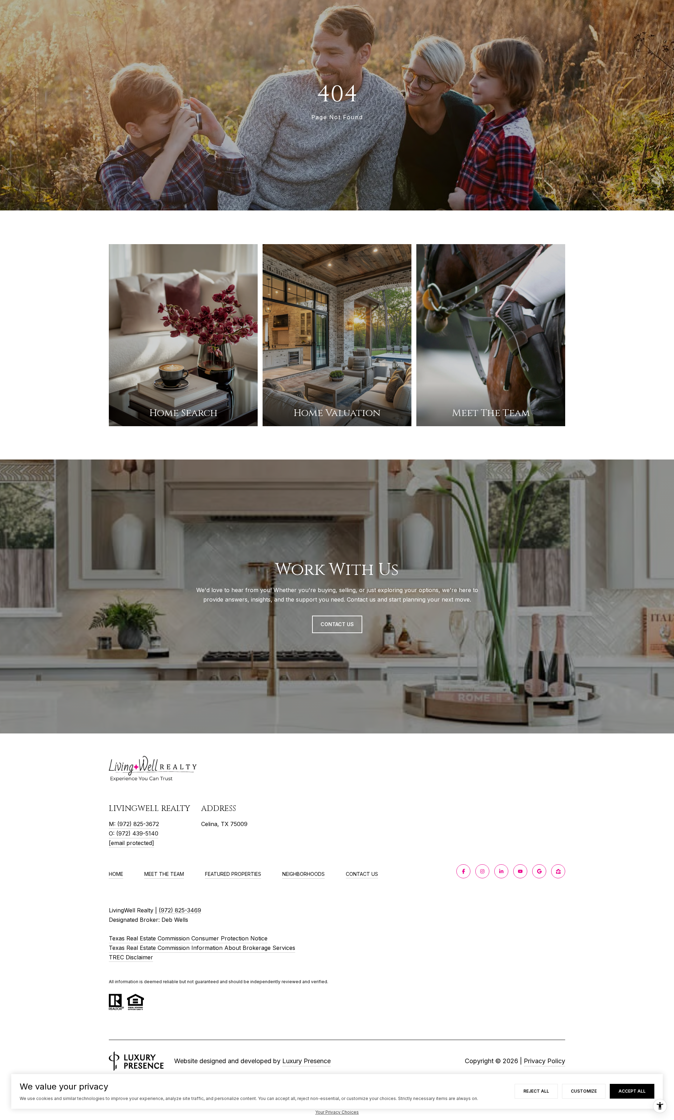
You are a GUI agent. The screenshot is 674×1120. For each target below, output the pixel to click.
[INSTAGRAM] (482, 871)
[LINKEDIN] (501, 871)
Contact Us (362, 874)
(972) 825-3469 (180, 910)
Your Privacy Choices (337, 1112)
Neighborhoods (303, 874)
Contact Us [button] (337, 624)
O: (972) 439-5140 (133, 833)
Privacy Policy (544, 1061)
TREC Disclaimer (131, 957)
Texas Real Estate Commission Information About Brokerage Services (202, 947)
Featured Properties (233, 874)
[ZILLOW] (558, 871)
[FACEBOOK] (463, 871)
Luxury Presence (306, 1061)
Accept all (632, 1091)
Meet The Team (164, 874)
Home (116, 874)
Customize (584, 1091)
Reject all (536, 1091)
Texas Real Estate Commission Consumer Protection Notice (188, 938)
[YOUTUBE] (520, 871)
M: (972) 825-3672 (134, 823)
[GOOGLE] (539, 871)
